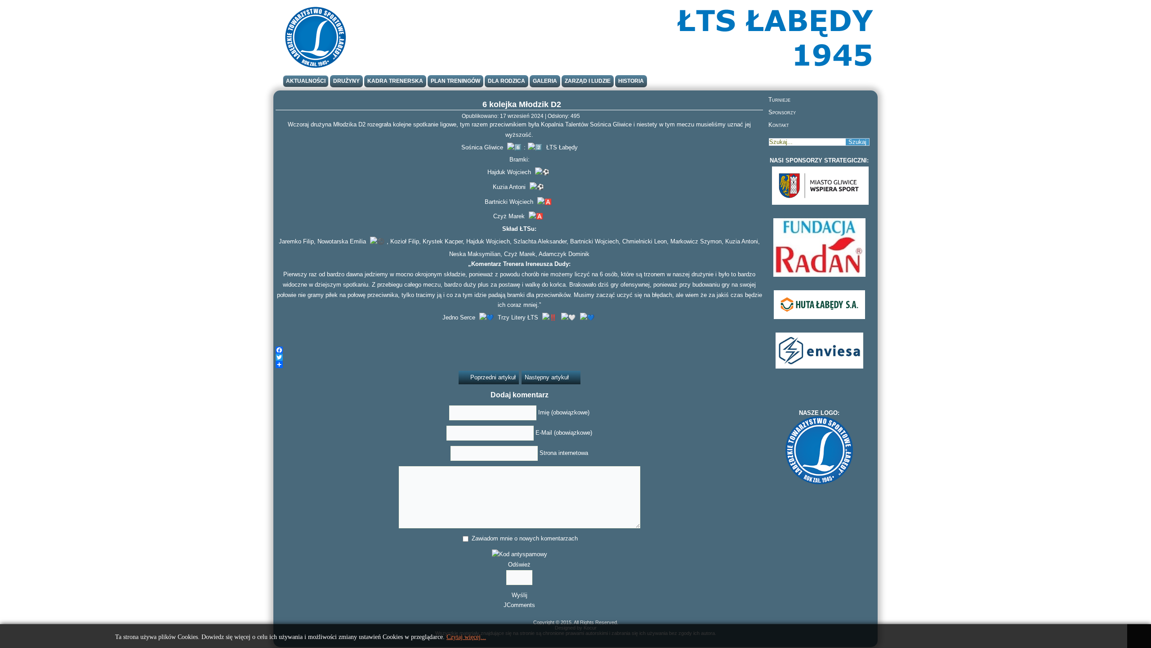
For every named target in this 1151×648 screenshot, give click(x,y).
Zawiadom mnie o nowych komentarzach (525, 538)
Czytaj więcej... (466, 637)
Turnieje (779, 99)
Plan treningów (455, 81)
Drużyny (346, 81)
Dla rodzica (506, 81)
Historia (631, 81)
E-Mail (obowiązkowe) (563, 432)
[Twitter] (519, 357)
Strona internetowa (564, 453)
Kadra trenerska (395, 81)
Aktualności (306, 81)
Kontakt (778, 125)
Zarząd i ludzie (588, 81)
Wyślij (519, 595)
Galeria (545, 81)
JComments (519, 605)
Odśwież (519, 564)
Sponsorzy (782, 112)
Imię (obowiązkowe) (563, 412)
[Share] (519, 364)
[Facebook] (519, 350)
